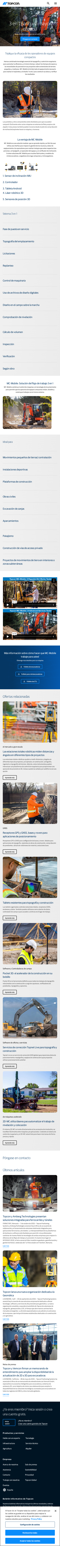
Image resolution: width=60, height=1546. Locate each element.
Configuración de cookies (30, 1524)
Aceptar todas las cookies (30, 1541)
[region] (30, 1526)
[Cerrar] (55, 1511)
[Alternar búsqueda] (48, 3)
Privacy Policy (36, 1519)
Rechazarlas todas (30, 1532)
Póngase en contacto (30, 39)
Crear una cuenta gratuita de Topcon (32, 1423)
